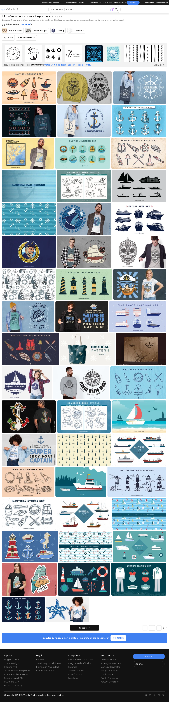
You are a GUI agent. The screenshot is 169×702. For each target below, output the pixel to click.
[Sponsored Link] (13, 54)
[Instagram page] (145, 695)
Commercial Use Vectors (17, 674)
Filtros (10, 37)
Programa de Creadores (80, 659)
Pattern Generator (110, 681)
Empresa (72, 667)
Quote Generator (109, 678)
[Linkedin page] (163, 695)
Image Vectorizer (109, 670)
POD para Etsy (11, 681)
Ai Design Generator (111, 663)
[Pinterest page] (154, 695)
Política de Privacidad (47, 667)
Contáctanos (75, 674)
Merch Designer (108, 659)
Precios (40, 659)
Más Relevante (25, 37)
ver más (158, 65)
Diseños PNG (10, 667)
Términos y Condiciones (48, 663)
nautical (25, 24)
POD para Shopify (13, 685)
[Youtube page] (158, 695)
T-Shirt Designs (11, 663)
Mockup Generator (110, 667)
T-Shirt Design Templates (17, 670)
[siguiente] (159, 628)
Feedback (73, 678)
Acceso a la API (76, 670)
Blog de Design (12, 659)
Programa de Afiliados (79, 663)
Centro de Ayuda (45, 670)
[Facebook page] (150, 695)
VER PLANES (118, 638)
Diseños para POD (13, 678)
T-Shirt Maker (107, 674)
